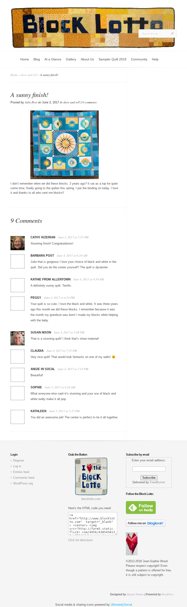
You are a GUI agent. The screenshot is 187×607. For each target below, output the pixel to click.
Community (139, 59)
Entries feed (21, 472)
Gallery (71, 59)
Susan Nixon (41, 332)
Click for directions (80, 540)
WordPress (167, 594)
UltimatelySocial (121, 604)
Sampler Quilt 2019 (112, 59)
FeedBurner (157, 482)
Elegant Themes (135, 594)
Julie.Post (31, 102)
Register (18, 460)
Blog (37, 59)
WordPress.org (23, 483)
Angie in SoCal (43, 369)
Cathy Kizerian (43, 237)
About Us (87, 59)
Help (155, 59)
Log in (17, 466)
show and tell (29, 75)
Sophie (36, 387)
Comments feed (23, 477)
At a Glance (52, 59)
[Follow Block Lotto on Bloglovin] (145, 525)
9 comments (89, 102)
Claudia (37, 350)
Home (24, 59)
